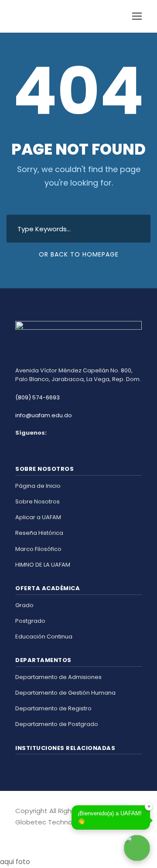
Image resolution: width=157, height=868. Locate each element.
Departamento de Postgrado (56, 724)
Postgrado (30, 621)
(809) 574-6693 (37, 397)
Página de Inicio (38, 486)
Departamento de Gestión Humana (65, 693)
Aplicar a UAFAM (38, 517)
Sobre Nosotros (37, 501)
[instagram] (49, 834)
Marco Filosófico (38, 549)
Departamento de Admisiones (58, 677)
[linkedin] (34, 834)
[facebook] (18, 834)
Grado (24, 605)
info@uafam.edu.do (43, 415)
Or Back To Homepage (79, 254)
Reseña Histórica (39, 533)
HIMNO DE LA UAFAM (42, 565)
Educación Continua (43, 636)
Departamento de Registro (53, 708)
